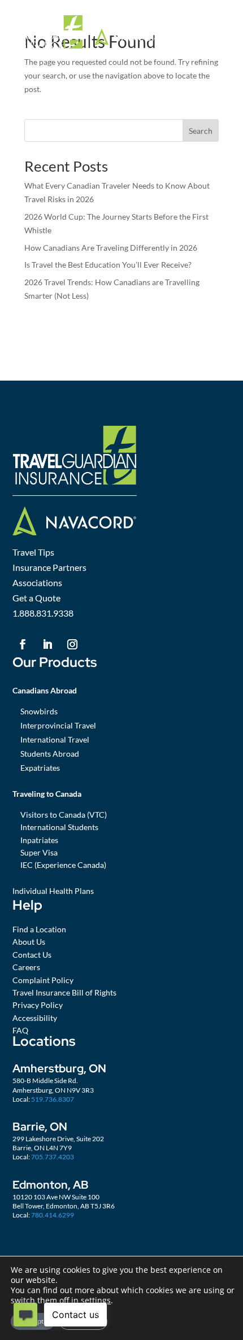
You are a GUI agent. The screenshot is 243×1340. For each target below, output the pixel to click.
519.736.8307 (52, 1099)
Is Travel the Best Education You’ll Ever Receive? (108, 264)
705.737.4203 (52, 1157)
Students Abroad (49, 753)
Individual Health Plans (53, 891)
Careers (26, 967)
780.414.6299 (52, 1215)
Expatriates (40, 767)
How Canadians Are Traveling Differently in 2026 (110, 247)
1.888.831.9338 (42, 613)
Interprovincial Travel (58, 725)
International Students (59, 827)
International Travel (54, 739)
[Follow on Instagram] (72, 644)
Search (200, 131)
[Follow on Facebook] (22, 644)
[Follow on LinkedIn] (47, 644)
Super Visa (39, 852)
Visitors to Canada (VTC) (63, 814)
